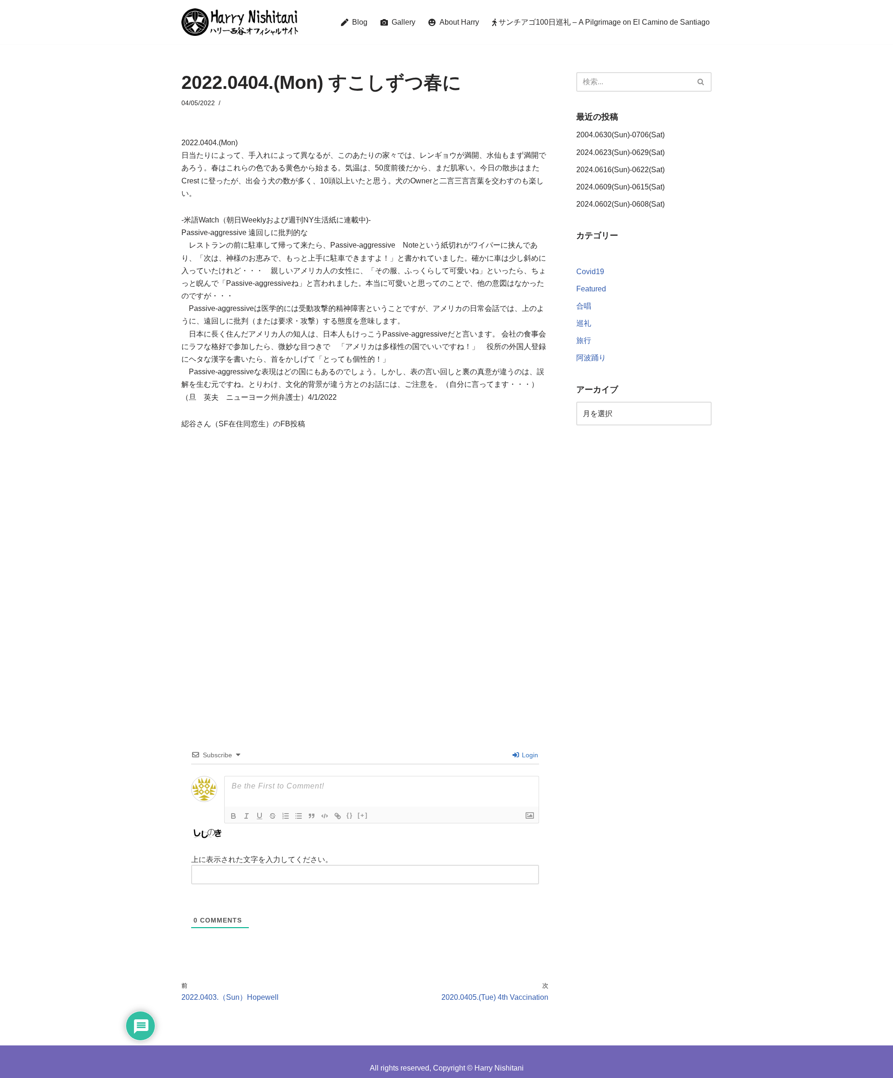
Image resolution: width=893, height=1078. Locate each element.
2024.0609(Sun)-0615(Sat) (620, 187)
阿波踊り (591, 358)
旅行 (583, 340)
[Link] (337, 816)
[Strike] (272, 816)
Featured (591, 289)
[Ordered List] (285, 816)
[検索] (701, 82)
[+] (363, 815)
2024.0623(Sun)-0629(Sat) (620, 152)
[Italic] (246, 816)
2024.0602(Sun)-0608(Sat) (620, 204)
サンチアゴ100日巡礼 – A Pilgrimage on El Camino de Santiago (603, 22)
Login (529, 755)
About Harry (457, 22)
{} (350, 815)
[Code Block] (324, 816)
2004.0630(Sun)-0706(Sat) (620, 135)
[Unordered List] (298, 816)
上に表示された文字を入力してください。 (262, 859)
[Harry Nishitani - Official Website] (239, 22)
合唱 (583, 306)
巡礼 (583, 323)
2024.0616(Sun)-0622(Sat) (620, 170)
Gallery (401, 22)
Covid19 (590, 272)
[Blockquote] (311, 816)
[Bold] (233, 816)
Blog (357, 22)
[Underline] (259, 816)
